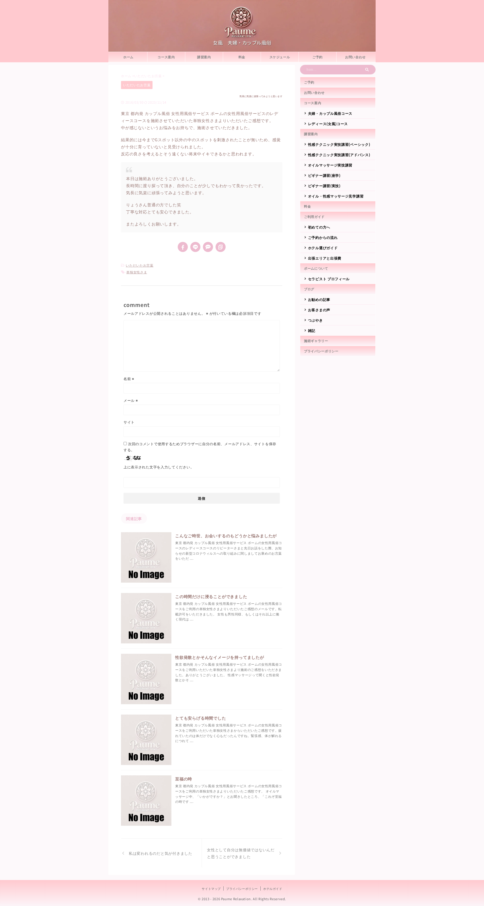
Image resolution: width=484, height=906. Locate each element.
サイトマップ (211, 888)
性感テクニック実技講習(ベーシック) (339, 144)
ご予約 (317, 56)
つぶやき (315, 320)
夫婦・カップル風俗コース (330, 113)
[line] (195, 247)
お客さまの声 (319, 309)
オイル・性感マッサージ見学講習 (336, 196)
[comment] (208, 247)
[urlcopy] (221, 247)
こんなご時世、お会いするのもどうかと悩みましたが (226, 535)
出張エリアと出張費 (324, 258)
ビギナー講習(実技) (324, 185)
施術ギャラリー (316, 340)
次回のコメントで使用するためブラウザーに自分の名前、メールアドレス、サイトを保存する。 (200, 446)
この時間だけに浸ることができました (211, 596)
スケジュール (279, 56)
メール (131, 400)
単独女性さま (136, 272)
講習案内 (204, 56)
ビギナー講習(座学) (324, 175)
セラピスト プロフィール (329, 278)
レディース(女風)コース (328, 123)
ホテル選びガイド (323, 247)
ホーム (128, 56)
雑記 (311, 330)
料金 (241, 56)
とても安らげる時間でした (200, 718)
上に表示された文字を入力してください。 (159, 466)
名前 (129, 378)
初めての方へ (319, 227)
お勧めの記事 (319, 299)
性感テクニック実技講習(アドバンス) (339, 154)
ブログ (309, 289)
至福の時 (183, 779)
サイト (129, 421)
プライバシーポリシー (321, 351)
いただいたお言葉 (139, 265)
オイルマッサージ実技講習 (330, 164)
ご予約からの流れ (323, 237)
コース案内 (166, 56)
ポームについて (316, 268)
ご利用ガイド (314, 216)
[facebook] (183, 247)
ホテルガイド (272, 888)
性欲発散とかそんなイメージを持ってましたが (219, 657)
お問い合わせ (355, 56)
